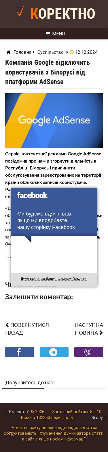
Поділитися (19, 356)
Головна (22, 52)
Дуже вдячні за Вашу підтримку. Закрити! (54, 278)
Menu (58, 34)
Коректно (62, 13)
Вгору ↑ (99, 417)
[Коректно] (21, 20)
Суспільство (50, 52)
